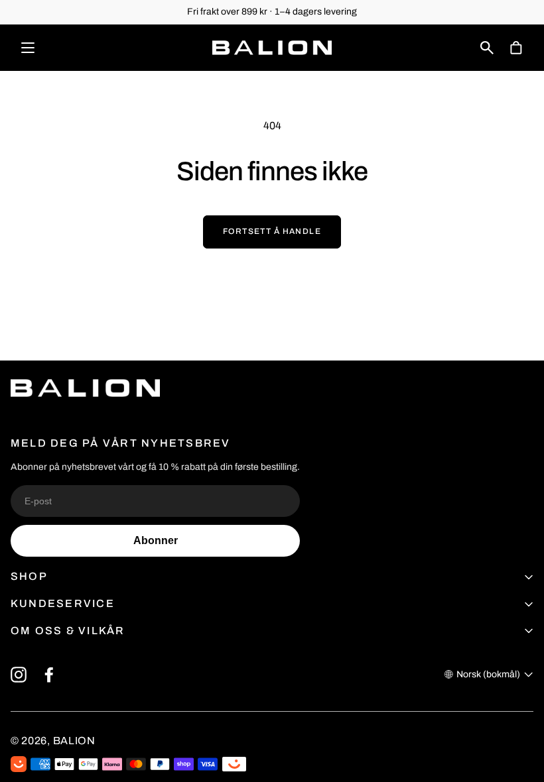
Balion (74, 740)
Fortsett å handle (272, 231)
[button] (487, 47)
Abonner (155, 540)
